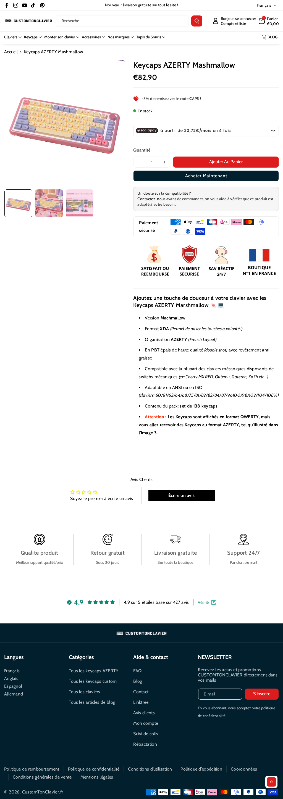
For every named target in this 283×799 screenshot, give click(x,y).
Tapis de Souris (148, 37)
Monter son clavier (59, 37)
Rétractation (145, 744)
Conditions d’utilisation (150, 769)
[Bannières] (206, 261)
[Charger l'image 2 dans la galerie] (49, 203)
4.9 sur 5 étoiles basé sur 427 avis (156, 602)
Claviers (10, 37)
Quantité (141, 150)
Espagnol (13, 686)
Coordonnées (244, 769)
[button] (269, 21)
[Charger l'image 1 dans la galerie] (18, 203)
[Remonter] (271, 782)
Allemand (13, 694)
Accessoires (91, 37)
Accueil (11, 51)
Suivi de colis (145, 733)
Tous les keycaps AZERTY (94, 670)
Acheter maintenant (206, 175)
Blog (137, 681)
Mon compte (145, 723)
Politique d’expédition (201, 769)
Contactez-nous (151, 198)
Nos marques (119, 37)
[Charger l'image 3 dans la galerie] (80, 203)
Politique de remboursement (31, 769)
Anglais (11, 678)
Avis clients (144, 712)
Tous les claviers (84, 691)
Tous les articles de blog (92, 702)
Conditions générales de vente (42, 777)
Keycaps (31, 37)
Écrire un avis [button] (181, 495)
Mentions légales (96, 777)
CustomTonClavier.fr (42, 792)
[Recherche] (196, 21)
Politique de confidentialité (93, 769)
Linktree (140, 702)
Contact (140, 691)
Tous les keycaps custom (93, 681)
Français (12, 670)
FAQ (137, 670)
